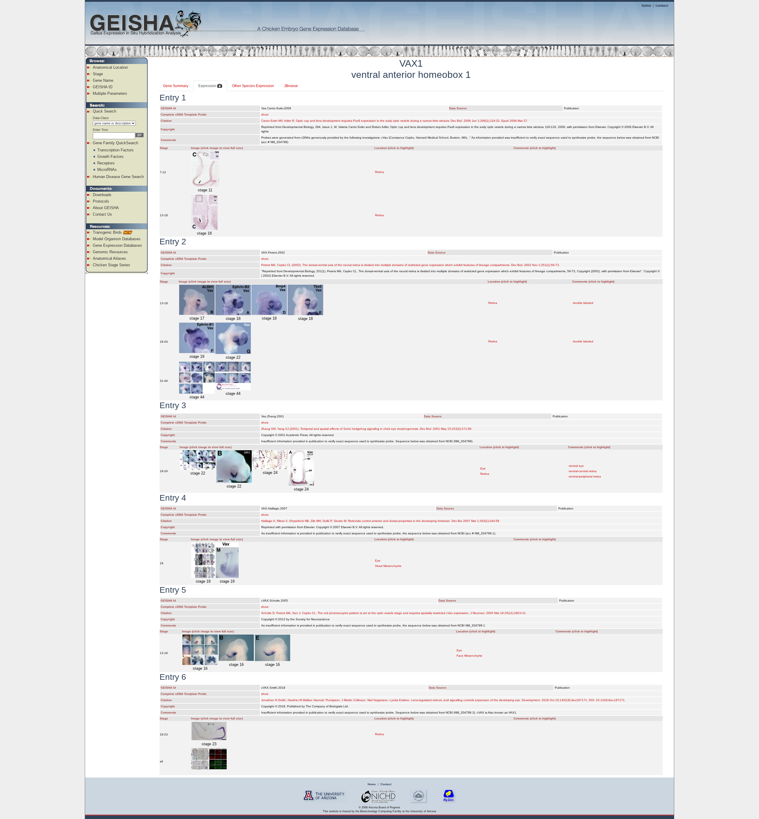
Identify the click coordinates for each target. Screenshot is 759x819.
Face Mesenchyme (469, 655)
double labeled (583, 302)
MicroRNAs (107, 169)
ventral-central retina (583, 471)
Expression (207, 86)
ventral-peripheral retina (585, 476)
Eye (483, 468)
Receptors (106, 163)
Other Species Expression (253, 86)
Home (372, 784)
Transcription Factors (115, 150)
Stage (98, 74)
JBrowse (291, 86)
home (646, 5)
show (264, 114)
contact (662, 5)
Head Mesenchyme (388, 566)
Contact (385, 784)
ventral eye (576, 465)
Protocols (101, 201)
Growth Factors (110, 156)
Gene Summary (175, 86)
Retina (379, 172)
